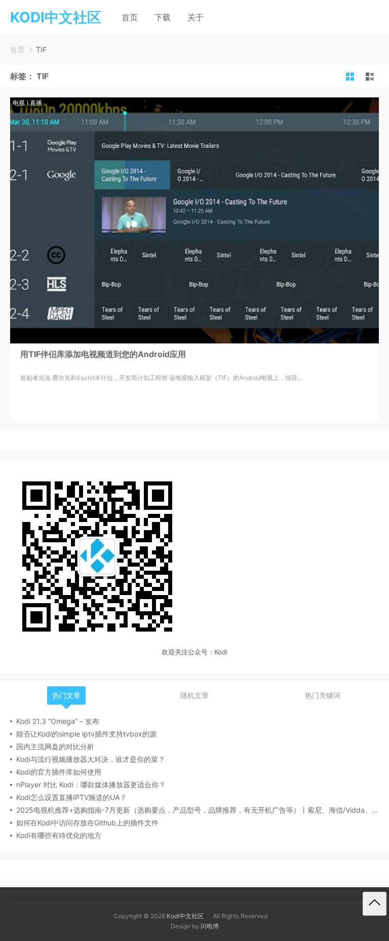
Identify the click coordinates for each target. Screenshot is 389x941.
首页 (130, 17)
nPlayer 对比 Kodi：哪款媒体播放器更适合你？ (91, 784)
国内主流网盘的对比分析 (55, 746)
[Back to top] (374, 904)
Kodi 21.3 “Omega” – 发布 (57, 721)
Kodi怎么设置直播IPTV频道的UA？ (71, 797)
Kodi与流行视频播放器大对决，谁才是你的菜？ (90, 759)
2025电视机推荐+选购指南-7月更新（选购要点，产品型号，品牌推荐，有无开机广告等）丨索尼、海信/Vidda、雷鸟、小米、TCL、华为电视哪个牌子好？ (197, 810)
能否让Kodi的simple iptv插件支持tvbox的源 (86, 733)
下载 (162, 17)
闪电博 (210, 926)
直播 (36, 103)
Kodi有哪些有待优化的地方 (58, 835)
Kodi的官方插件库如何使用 (58, 772)
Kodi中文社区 (185, 916)
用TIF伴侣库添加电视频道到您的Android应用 (103, 354)
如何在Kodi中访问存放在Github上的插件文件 (87, 822)
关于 (195, 17)
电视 (19, 103)
